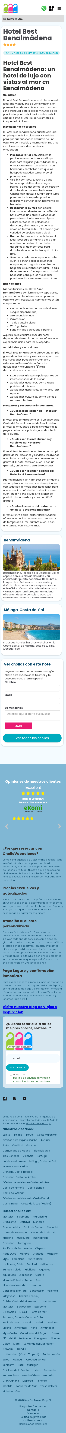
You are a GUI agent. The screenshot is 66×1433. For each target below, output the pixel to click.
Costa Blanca (36, 1187)
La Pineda (25, 1338)
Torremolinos (11, 1375)
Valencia (28, 1156)
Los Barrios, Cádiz (13, 1264)
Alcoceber (25, 1275)
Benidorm (8, 1365)
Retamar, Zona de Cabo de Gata (23, 1317)
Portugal (42, 1156)
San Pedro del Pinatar (40, 1264)
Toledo (18, 1135)
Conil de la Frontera (15, 1291)
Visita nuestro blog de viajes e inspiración (30, 1009)
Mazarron (52, 1253)
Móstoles (8, 1216)
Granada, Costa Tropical (18, 1172)
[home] (11, 8)
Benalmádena (31, 1375)
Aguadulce (9, 1275)
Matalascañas (11, 1391)
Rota (21, 1365)
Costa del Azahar (13, 1193)
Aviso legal (33, 1413)
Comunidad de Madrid (16, 1150)
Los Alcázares (48, 1301)
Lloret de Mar (38, 1312)
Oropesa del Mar (36, 1359)
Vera (37, 1370)
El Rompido (9, 1312)
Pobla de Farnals (33, 1227)
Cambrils (8, 1349)
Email (8, 695)
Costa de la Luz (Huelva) (36, 1203)
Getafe (39, 1275)
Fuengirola (40, 1338)
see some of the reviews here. (33, 802)
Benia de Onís (11, 1322)
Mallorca (28, 1381)
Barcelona (18, 1259)
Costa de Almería (13, 1187)
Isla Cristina (40, 1216)
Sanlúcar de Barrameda (17, 1248)
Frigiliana (30, 1269)
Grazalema (9, 1222)
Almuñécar (47, 1328)
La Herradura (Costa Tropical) (21, 1354)
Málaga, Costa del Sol (42, 1161)
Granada (38, 1253)
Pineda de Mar (11, 1227)
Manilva (24, 1253)
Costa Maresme (47, 1135)
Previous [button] (6, 826)
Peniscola (50, 1370)
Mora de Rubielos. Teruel (17, 1280)
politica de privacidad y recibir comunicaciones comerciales (31, 1079)
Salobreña (23, 1216)
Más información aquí (38, 1123)
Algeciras (44, 1269)
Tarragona (24, 1243)
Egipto (6, 1135)
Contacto (33, 1410)
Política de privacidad (33, 1417)
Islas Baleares (42, 1150)
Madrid (7, 1328)
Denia (55, 1333)
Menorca (38, 1222)
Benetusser (37, 1291)
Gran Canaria (11, 1381)
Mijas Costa (10, 1333)
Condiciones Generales (33, 1424)
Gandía (21, 1349)
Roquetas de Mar (26, 1386)
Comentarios (14, 708)
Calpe (6, 1343)
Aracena (8, 1238)
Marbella (48, 1375)
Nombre (10, 682)
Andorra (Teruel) (29, 1296)
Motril (16, 1343)
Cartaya (25, 1222)
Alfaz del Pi (9, 1338)
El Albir (23, 1312)
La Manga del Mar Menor (39, 1343)
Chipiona (40, 1248)
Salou (6, 1359)
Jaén (6, 1145)
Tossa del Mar (48, 1386)
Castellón (8, 1243)
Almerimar (20, 1328)
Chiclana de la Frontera (17, 1370)
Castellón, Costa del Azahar (19, 1177)
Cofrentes (35, 1285)
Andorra (53, 1322)
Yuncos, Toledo (12, 1269)
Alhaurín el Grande (14, 1285)
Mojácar (18, 1359)
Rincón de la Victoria (43, 1232)
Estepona (40, 1306)
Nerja (34, 1328)
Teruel (29, 1135)
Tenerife (41, 1381)
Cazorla (27, 1322)
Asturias (46, 1140)
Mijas (6, 1259)
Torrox (40, 1280)
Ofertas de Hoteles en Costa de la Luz (26, 1182)
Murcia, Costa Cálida (15, 1166)
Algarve (55, 1338)
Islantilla (7, 1386)
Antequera (23, 1238)
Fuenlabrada (40, 1238)
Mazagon (32, 1365)
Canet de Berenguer (15, 1232)
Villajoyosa (9, 1296)
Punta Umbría (51, 1354)
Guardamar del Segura (34, 1333)
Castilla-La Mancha (24, 1145)
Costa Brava (10, 1203)
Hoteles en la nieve (14, 1161)
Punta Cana (35, 1259)
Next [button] (59, 826)
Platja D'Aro (9, 1253)
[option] (33, 829)
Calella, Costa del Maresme (19, 1301)
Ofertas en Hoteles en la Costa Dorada (26, 1198)
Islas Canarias (11, 1156)
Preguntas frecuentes (33, 1406)
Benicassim (24, 1306)
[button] (59, 8)
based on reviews (33, 798)
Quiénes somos (33, 1420)
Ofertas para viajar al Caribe (20, 1140)
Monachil (52, 1227)
